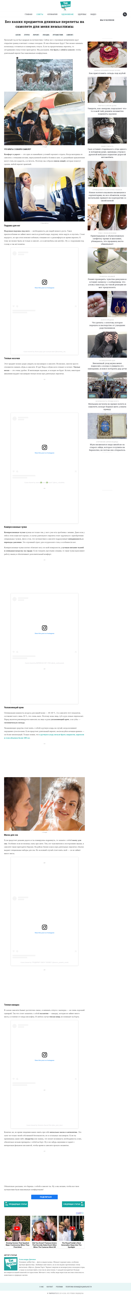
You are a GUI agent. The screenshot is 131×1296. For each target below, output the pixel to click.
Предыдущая (18, 1204)
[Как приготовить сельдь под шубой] (107, 55)
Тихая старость (107, 146)
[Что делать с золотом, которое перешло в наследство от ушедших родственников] (107, 304)
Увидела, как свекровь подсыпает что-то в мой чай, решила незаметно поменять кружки (107, 111)
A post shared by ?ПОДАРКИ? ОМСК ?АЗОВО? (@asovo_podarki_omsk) (44, 962)
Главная (28, 14)
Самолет (70, 35)
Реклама (59, 1287)
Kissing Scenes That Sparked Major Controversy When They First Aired (17, 1245)
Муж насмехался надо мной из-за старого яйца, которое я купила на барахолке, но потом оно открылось (107, 447)
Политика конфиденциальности (79, 1287)
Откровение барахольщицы (107, 442)
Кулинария (52, 14)
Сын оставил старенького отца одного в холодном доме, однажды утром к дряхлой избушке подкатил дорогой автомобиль (107, 153)
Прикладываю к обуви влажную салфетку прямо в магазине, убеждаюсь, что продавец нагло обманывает (107, 239)
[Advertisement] (44, 331)
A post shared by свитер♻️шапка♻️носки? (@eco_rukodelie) (44, 482)
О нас (42, 1287)
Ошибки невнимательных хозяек (107, 70)
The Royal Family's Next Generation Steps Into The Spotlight (71, 1245)
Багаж (18, 35)
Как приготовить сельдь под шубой (107, 73)
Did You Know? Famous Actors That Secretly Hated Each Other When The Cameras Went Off (44, 1245)
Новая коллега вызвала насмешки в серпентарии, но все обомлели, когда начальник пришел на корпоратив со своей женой (107, 196)
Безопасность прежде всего (107, 401)
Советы (39, 14)
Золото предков (107, 320)
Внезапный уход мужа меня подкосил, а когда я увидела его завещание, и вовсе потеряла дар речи (107, 366)
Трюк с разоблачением (107, 233)
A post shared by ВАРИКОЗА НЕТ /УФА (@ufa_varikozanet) (44, 663)
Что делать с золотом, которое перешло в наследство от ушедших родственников (107, 325)
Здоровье (82, 14)
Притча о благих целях (107, 106)
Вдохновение (68, 14)
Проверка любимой (107, 276)
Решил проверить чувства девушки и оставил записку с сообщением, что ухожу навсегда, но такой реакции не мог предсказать (107, 283)
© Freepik (44, 147)
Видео (93, 14)
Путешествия (58, 35)
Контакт (50, 1287)
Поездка (46, 35)
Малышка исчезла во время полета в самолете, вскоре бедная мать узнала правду (107, 407)
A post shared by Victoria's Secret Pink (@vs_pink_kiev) (45, 1125)
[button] (17, 58)
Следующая (71, 1204)
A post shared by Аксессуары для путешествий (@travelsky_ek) (45, 351)
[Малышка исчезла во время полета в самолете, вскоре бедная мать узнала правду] (107, 386)
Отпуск (26, 35)
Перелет (36, 35)
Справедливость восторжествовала (107, 190)
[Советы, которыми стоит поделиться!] (65, 5)
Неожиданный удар (107, 360)
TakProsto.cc (54, 1293)
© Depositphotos (44, 223)
